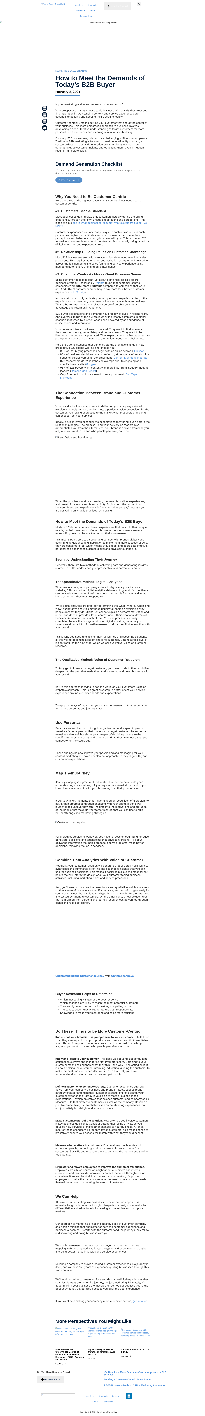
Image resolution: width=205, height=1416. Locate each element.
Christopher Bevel (122, 975)
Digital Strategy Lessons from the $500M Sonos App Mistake (101, 1352)
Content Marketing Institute (130, 357)
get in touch (140, 1301)
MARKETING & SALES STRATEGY (71, 71)
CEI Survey (78, 292)
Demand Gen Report (83, 370)
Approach (92, 5)
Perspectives (86, 16)
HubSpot (138, 351)
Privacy (122, 1412)
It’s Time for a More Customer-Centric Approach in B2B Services (135, 1373)
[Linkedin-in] (129, 1396)
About (92, 10)
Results (79, 10)
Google (90, 364)
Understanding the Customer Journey (79, 975)
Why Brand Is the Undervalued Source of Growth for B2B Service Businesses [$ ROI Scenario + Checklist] (69, 1354)
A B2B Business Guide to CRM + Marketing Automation (135, 1385)
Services (79, 5)
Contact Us (107, 1401)
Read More (59, 1364)
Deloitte (100, 282)
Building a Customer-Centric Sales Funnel (127, 1379)
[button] (139, 4)
